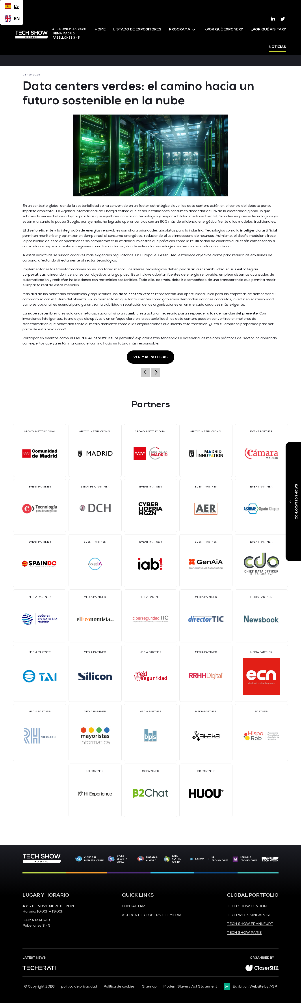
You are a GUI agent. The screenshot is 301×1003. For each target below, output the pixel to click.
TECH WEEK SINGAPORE (249, 915)
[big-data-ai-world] (140, 859)
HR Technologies (220, 859)
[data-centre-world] (167, 859)
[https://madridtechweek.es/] (270, 859)
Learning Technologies (248, 859)
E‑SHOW (199, 859)
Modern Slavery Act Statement (190, 986)
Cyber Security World (122, 859)
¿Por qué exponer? (223, 29)
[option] (11, 18)
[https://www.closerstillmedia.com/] (262, 970)
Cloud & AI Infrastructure (94, 859)
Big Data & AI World (152, 859)
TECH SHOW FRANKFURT (250, 924)
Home (100, 29)
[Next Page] (155, 372)
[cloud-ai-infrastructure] (78, 859)
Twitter (282, 19)
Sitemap (149, 986)
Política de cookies (120, 986)
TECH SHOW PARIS (244, 932)
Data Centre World (176, 859)
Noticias (277, 47)
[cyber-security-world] (111, 859)
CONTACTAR (133, 906)
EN (16, 18)
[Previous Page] (145, 372)
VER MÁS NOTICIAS (150, 357)
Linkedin (273, 19)
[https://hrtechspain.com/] (208, 859)
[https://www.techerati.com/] (39, 969)
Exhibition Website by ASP (254, 986)
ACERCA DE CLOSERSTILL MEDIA (152, 915)
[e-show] (191, 859)
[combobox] (11, 6)
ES (16, 6)
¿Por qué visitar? (268, 29)
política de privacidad (79, 986)
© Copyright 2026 (39, 986)
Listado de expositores (137, 29)
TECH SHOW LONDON (247, 906)
